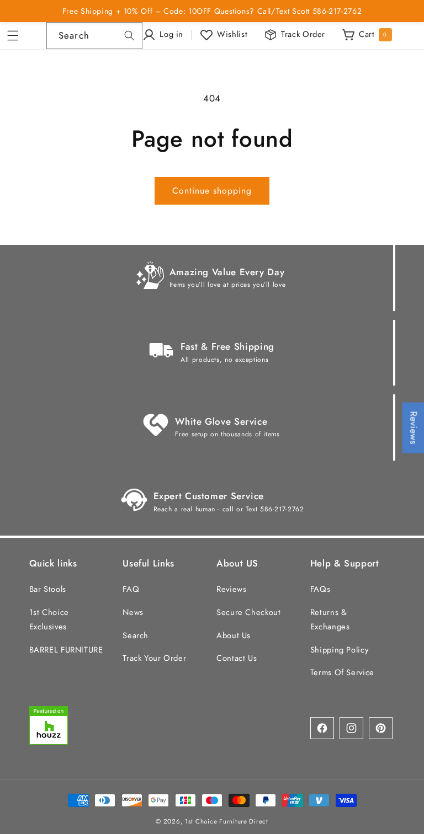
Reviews (231, 589)
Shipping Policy (339, 650)
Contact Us (236, 658)
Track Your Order (154, 658)
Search (136, 635)
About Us (233, 635)
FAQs (320, 589)
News (133, 612)
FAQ (131, 589)
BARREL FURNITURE (66, 650)
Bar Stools (47, 589)
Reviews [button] (413, 428)
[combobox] (94, 36)
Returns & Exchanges (330, 619)
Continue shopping (212, 190)
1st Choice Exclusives (49, 619)
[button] (16, 36)
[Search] (129, 35)
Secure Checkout (248, 612)
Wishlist (232, 34)
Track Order (303, 34)
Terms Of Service (342, 672)
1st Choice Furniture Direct (226, 821)
